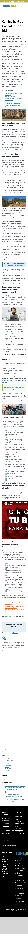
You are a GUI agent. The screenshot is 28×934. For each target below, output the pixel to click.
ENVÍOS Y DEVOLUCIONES (6, 857)
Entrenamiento (9, 760)
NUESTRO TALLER (19, 833)
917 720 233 (6, 823)
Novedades (8, 768)
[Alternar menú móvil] (25, 5)
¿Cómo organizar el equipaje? (12, 105)
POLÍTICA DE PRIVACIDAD (5, 869)
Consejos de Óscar (9, 107)
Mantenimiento (9, 765)
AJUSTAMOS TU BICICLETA (19, 830)
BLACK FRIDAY (18, 835)
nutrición (4, 428)
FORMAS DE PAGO (19, 816)
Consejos (6, 616)
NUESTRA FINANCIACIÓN (18, 827)
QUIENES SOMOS (6, 875)
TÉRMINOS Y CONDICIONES (5, 862)
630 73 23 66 (6, 826)
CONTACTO (4, 876)
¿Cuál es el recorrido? (10, 96)
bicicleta (13, 368)
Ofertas (7, 772)
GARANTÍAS (18, 821)
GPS (3, 272)
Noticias (7, 767)
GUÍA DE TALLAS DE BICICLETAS (20, 824)
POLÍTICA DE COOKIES (5, 865)
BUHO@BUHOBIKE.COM (19, 1)
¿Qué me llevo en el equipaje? (12, 103)
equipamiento (19, 426)
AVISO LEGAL (5, 859)
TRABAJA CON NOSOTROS (5, 872)
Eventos (7, 762)
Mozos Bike (15, 349)
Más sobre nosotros (20, 901)
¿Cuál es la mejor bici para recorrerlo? (14, 101)
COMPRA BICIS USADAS (18, 819)
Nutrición (7, 770)
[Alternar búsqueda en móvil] (22, 5)
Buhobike (6, 615)
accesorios (9, 426)
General (10, 616)
